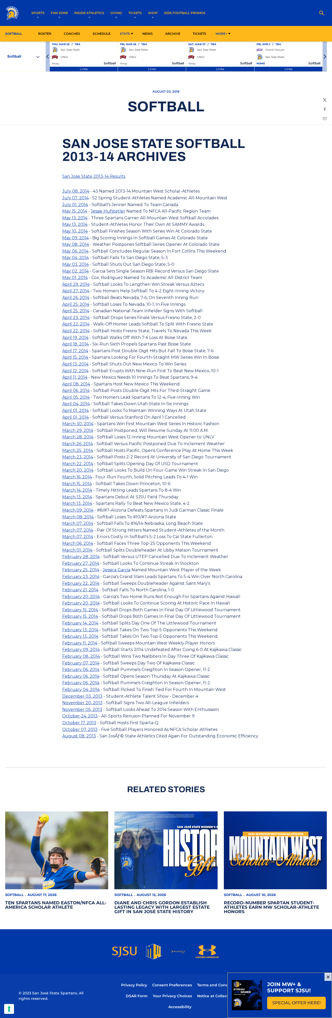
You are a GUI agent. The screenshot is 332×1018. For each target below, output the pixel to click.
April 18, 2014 (75, 344)
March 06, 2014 (77, 543)
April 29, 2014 (75, 284)
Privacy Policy (134, 985)
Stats (125, 34)
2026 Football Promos (184, 13)
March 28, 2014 (77, 437)
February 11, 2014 (79, 643)
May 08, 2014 (75, 244)
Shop (153, 13)
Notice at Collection (215, 996)
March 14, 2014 (77, 490)
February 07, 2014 (80, 663)
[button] (48, 57)
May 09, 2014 (75, 237)
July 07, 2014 (75, 197)
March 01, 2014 (77, 550)
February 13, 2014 (80, 629)
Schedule (101, 34)
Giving (116, 13)
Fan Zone (59, 13)
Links (84, 69)
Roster (44, 34)
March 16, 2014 (77, 476)
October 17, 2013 (79, 722)
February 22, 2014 (80, 583)
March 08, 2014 (78, 516)
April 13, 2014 (75, 364)
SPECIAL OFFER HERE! (299, 1004)
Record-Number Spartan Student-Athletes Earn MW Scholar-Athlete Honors (271, 907)
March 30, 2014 (77, 423)
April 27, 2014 (75, 290)
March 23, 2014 (77, 456)
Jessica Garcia (116, 569)
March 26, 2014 (77, 443)
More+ (221, 34)
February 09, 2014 (81, 649)
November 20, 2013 (82, 702)
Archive (172, 34)
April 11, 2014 (74, 377)
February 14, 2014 (80, 623)
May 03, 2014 (75, 264)
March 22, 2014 (77, 463)
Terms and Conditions (218, 985)
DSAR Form (137, 996)
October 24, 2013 (80, 716)
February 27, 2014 (80, 563)
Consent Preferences (172, 985)
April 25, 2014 (75, 304)
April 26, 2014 (75, 297)
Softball (14, 895)
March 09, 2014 (77, 510)
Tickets (135, 13)
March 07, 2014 (77, 523)
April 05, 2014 (75, 397)
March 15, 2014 (77, 483)
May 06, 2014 (75, 251)
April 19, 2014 (75, 337)
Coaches (72, 34)
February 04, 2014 (81, 689)
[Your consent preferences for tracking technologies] (9, 1009)
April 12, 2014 (75, 370)
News (147, 34)
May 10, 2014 (75, 231)
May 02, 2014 (75, 271)
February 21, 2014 (80, 589)
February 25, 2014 (80, 569)
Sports (38, 13)
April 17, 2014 (75, 350)
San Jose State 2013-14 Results (93, 176)
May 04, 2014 (75, 257)
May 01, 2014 (75, 277)
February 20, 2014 (81, 596)
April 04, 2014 (76, 403)
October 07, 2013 (80, 729)
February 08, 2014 (81, 656)
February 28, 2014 (81, 556)
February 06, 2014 (80, 669)
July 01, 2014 (75, 204)
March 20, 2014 (77, 470)
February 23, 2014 (80, 576)
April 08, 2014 (76, 384)
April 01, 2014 (75, 410)
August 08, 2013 (79, 736)
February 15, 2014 (80, 609)
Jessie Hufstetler (108, 211)
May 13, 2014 (74, 217)
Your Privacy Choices (172, 996)
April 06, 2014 (75, 390)
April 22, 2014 (75, 324)
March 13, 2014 (77, 496)
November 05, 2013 (82, 709)
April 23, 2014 (75, 317)
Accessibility (179, 1006)
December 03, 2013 (82, 696)
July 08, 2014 (75, 191)
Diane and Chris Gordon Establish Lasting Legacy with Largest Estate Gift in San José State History (162, 907)
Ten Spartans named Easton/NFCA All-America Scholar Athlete (56, 905)
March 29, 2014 (77, 430)
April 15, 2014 (75, 357)
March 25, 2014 (77, 450)
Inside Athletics (89, 13)
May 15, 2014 (74, 211)
